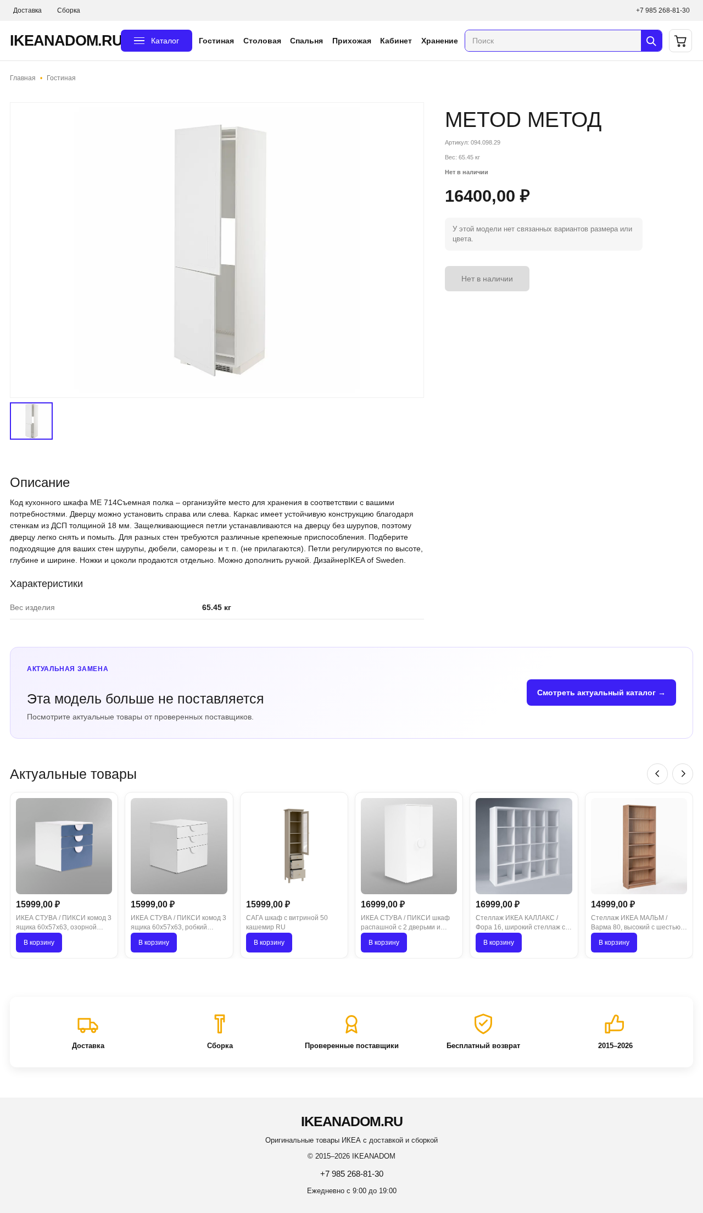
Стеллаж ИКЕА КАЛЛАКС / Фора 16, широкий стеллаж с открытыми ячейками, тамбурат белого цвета (520, 923)
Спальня (306, 40)
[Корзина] (680, 40)
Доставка (27, 10)
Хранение (439, 40)
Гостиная (216, 40)
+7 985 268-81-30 (663, 10)
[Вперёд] (682, 773)
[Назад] (657, 773)
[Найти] (651, 40)
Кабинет (396, 40)
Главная (23, 78)
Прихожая (351, 40)
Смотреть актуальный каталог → (601, 692)
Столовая (262, 40)
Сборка (68, 10)
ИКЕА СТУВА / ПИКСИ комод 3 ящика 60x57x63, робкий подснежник (178, 923)
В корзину (39, 942)
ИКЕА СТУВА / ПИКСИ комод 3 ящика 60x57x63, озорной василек (63, 923)
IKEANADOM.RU (62, 41)
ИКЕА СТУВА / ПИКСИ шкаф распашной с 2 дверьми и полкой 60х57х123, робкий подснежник (405, 923)
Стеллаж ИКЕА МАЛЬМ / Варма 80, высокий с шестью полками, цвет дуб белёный (635, 923)
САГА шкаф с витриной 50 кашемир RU (287, 922)
